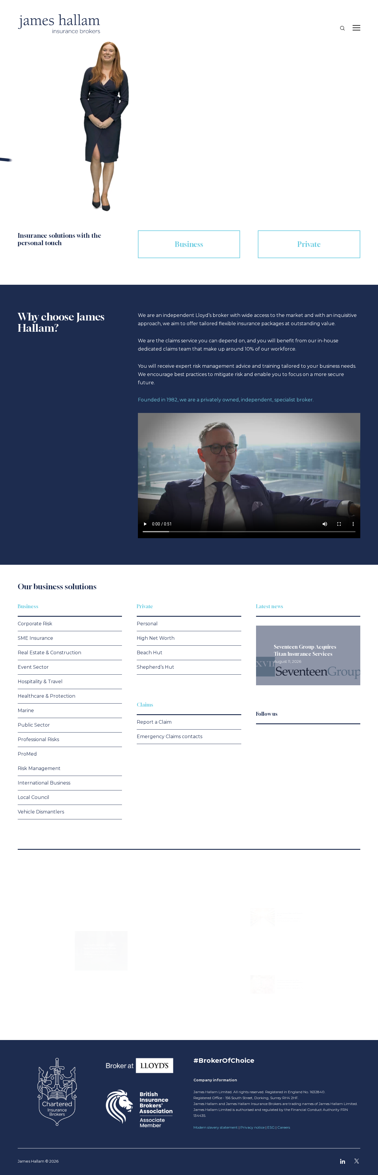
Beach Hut (149, 652)
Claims (145, 705)
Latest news (269, 606)
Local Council (33, 797)
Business (28, 606)
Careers (283, 1127)
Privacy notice (252, 1127)
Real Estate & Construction (49, 652)
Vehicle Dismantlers (41, 812)
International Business (44, 783)
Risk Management (39, 768)
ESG (271, 1127)
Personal (147, 623)
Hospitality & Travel (40, 681)
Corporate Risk (35, 623)
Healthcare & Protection (46, 696)
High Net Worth (156, 638)
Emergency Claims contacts (169, 736)
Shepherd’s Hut (155, 667)
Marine (26, 710)
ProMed (27, 754)
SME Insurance (35, 638)
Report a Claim (154, 722)
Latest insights (39, 871)
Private (145, 606)
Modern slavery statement (215, 1127)
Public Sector (34, 725)
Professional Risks (38, 739)
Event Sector (33, 667)
